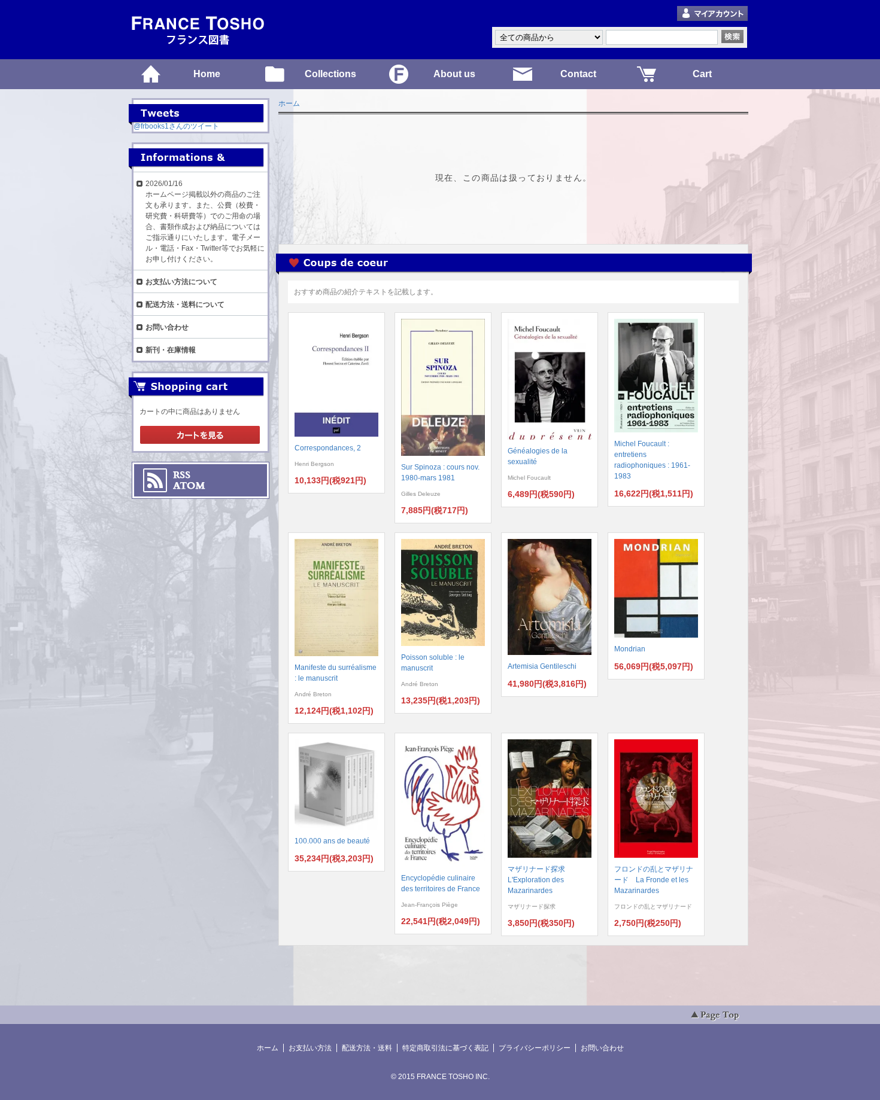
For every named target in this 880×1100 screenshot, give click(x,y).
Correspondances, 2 (328, 448)
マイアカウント (712, 14)
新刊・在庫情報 (170, 350)
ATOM (189, 485)
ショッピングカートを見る (199, 435)
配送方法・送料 (367, 1048)
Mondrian (629, 649)
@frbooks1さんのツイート (176, 126)
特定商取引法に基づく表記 (445, 1048)
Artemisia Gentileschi (542, 666)
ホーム (289, 103)
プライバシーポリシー (535, 1048)
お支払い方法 (310, 1048)
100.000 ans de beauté (332, 841)
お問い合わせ (167, 327)
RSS (181, 475)
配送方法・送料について (184, 304)
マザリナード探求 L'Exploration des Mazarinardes (540, 880)
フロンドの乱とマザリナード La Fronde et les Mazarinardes (653, 880)
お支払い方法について (181, 282)
